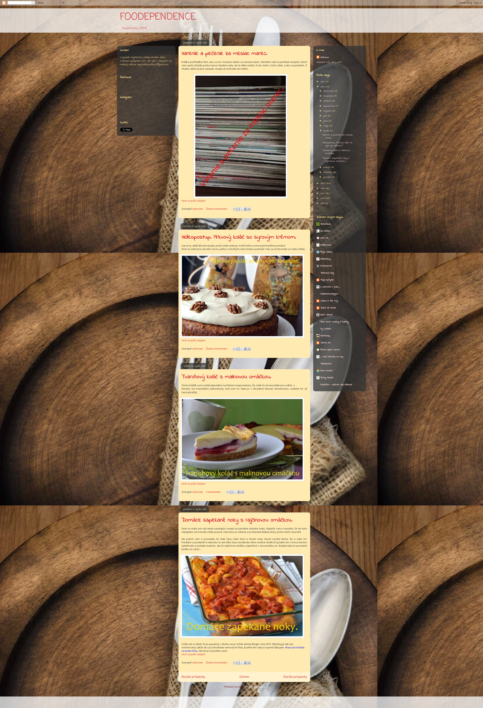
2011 (322, 203)
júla (325, 116)
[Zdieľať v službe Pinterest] (249, 209)
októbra (327, 101)
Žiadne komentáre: (217, 208)
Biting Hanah (326, 377)
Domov (244, 677)
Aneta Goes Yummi (330, 349)
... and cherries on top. (332, 356)
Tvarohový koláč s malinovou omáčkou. (226, 377)
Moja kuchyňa (327, 280)
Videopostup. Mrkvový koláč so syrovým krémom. (239, 237)
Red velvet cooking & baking (334, 322)
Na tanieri (325, 231)
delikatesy (325, 259)
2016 (322, 87)
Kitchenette (326, 266)
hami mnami (326, 370)
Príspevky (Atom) (255, 686)
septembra (329, 106)
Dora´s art (325, 342)
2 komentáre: (214, 492)
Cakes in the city (329, 301)
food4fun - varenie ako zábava (336, 384)
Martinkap (325, 335)
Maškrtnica (325, 245)
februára (328, 172)
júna (325, 121)
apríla (326, 131)
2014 (322, 188)
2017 (322, 81)
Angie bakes (326, 252)
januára (327, 177)
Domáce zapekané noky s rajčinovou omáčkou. (237, 520)
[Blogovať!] (238, 209)
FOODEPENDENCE (158, 17)
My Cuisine (325, 329)
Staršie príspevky (295, 677)
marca (327, 167)
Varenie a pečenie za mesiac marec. (224, 53)
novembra (328, 96)
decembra (329, 91)
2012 (322, 198)
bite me (324, 238)
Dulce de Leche (328, 308)
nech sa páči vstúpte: (194, 200)
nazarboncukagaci (329, 294)
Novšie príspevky (193, 677)
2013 (322, 193)
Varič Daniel (326, 315)
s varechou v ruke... (330, 287)
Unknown (324, 57)
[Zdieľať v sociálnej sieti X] (242, 209)
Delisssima (325, 363)
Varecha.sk (325, 224)
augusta (327, 111)
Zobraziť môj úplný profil (328, 62)
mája (326, 126)
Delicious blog (327, 273)
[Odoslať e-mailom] (235, 209)
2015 (323, 183)
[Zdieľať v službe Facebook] (246, 209)
